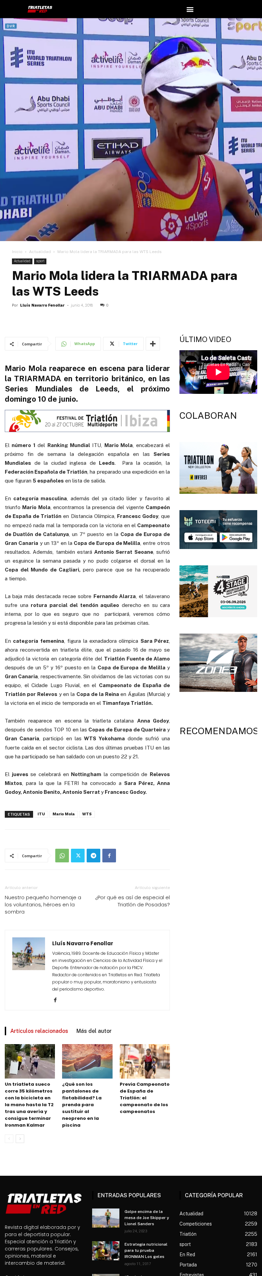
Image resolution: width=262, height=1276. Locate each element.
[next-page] (20, 1138)
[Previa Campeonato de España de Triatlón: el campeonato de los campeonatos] (145, 1061)
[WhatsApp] (62, 855)
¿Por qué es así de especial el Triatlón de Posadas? (132, 901)
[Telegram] (93, 855)
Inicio (17, 251)
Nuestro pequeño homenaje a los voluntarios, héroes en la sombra (43, 904)
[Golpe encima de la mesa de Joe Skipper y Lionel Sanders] (105, 1218)
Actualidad (40, 251)
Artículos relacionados (39, 1031)
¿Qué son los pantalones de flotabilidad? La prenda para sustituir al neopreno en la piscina (82, 1104)
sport (40, 261)
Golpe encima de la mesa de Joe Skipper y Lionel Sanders (147, 1217)
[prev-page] (9, 1138)
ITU (41, 814)
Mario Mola (64, 814)
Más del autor (94, 1031)
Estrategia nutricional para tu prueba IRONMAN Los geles (146, 1250)
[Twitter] (78, 855)
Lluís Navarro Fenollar (42, 305)
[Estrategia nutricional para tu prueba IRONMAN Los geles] (105, 1250)
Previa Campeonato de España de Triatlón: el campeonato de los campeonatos (145, 1098)
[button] (190, 9)
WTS (87, 814)
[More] (153, 344)
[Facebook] (109, 855)
